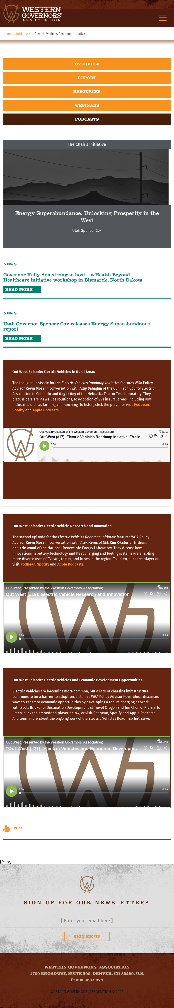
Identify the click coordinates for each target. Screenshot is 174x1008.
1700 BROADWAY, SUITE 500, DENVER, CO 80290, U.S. (87, 973)
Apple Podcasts (70, 564)
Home (7, 34)
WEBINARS (87, 105)
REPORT (87, 77)
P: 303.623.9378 (87, 979)
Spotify (18, 410)
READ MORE (19, 289)
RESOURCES (87, 91)
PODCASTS (87, 119)
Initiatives (23, 34)
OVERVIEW (87, 64)
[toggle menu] (163, 18)
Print (18, 828)
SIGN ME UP (87, 936)
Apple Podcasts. (46, 410)
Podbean (141, 405)
